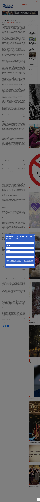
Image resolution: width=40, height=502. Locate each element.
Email (7, 240)
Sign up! (20, 264)
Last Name (8, 250)
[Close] (34, 235)
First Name (8, 245)
